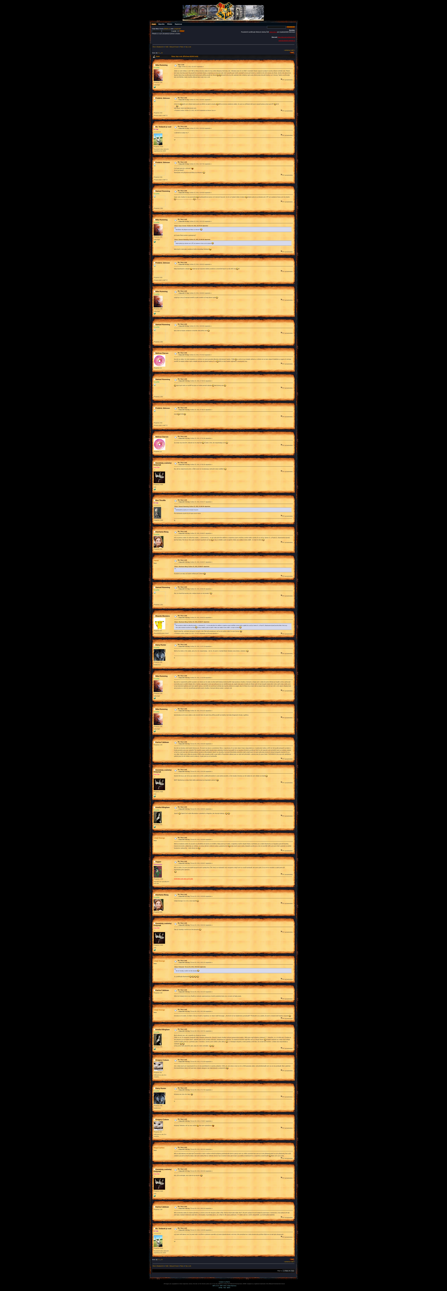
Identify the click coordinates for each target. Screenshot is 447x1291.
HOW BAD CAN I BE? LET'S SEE (183, 878)
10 (162, 53)
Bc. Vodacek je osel (163, 127)
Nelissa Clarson (162, 353)
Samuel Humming (163, 191)
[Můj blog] (155, 490)
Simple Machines (231, 1285)
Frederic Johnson (163, 98)
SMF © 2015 (223, 1285)
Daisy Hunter (161, 645)
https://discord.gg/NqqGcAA (286, 37)
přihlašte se (167, 28)
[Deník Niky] (155, 87)
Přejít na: (279, 1270)
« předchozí (287, 50)
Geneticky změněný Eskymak (162, 464)
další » (293, 50)
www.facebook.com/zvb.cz (287, 40)
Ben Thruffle (161, 500)
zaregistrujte (177, 28)
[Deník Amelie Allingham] (155, 827)
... (160, 53)
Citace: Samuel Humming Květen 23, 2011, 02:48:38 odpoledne (192, 239)
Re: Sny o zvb (182, 98)
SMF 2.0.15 (215, 1285)
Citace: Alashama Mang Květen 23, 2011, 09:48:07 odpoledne (191, 566)
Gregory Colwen (162, 1060)
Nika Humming (162, 65)
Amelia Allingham (162, 807)
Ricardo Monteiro (163, 616)
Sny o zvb (181, 65)
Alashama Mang (161, 532)
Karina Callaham (162, 742)
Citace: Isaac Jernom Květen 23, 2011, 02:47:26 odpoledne (191, 225)
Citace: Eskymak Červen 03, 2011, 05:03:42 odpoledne (190, 966)
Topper (158, 862)
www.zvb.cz (273, 32)
